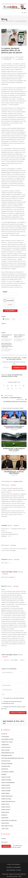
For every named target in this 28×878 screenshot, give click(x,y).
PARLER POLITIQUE (6, 798)
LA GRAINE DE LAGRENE (7, 771)
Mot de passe (4, 842)
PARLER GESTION (5, 788)
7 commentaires (19, 59)
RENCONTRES (4, 817)
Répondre (13, 485)
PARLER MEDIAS (5, 793)
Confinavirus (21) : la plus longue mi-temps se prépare (14, 449)
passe (20, 374)
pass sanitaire (15, 374)
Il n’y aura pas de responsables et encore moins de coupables (14, 427)
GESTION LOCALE (5, 761)
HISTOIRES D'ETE (5, 766)
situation (10, 376)
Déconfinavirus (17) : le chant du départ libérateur (14, 472)
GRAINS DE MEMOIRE (6, 763)
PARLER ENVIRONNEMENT (8, 782)
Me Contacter (16, 864)
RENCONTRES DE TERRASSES (9, 820)
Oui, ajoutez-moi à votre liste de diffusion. (14, 698)
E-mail (5, 291)
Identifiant (3, 838)
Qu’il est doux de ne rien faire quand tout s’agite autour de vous (7, 345)
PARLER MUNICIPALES (7, 796)
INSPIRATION (4, 769)
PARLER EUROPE (5, 785)
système (15, 376)
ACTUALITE (4, 733)
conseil (9, 374)
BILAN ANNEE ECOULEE (7, 739)
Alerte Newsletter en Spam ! (14, 870)
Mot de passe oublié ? (16, 847)
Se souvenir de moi (17, 845)
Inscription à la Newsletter (13, 867)
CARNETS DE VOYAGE (7, 742)
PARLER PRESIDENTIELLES (8, 801)
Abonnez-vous (19, 367)
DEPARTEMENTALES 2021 (7, 752)
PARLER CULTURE (5, 777)
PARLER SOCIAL (5, 804)
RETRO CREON (5, 823)
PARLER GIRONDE (5, 790)
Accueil (9, 864)
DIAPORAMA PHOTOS (6, 755)
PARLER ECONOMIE (6, 779)
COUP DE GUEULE (6, 747)
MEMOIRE (3, 774)
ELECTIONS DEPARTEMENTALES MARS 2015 (12, 758)
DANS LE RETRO (5, 750)
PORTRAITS (4, 815)
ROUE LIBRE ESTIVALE (7, 825)
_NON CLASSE (5, 828)
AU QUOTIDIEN (5, 736)
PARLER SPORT (5, 812)
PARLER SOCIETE (5, 807)
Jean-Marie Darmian (8, 57)
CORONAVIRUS (7, 59)
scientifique (4, 376)
